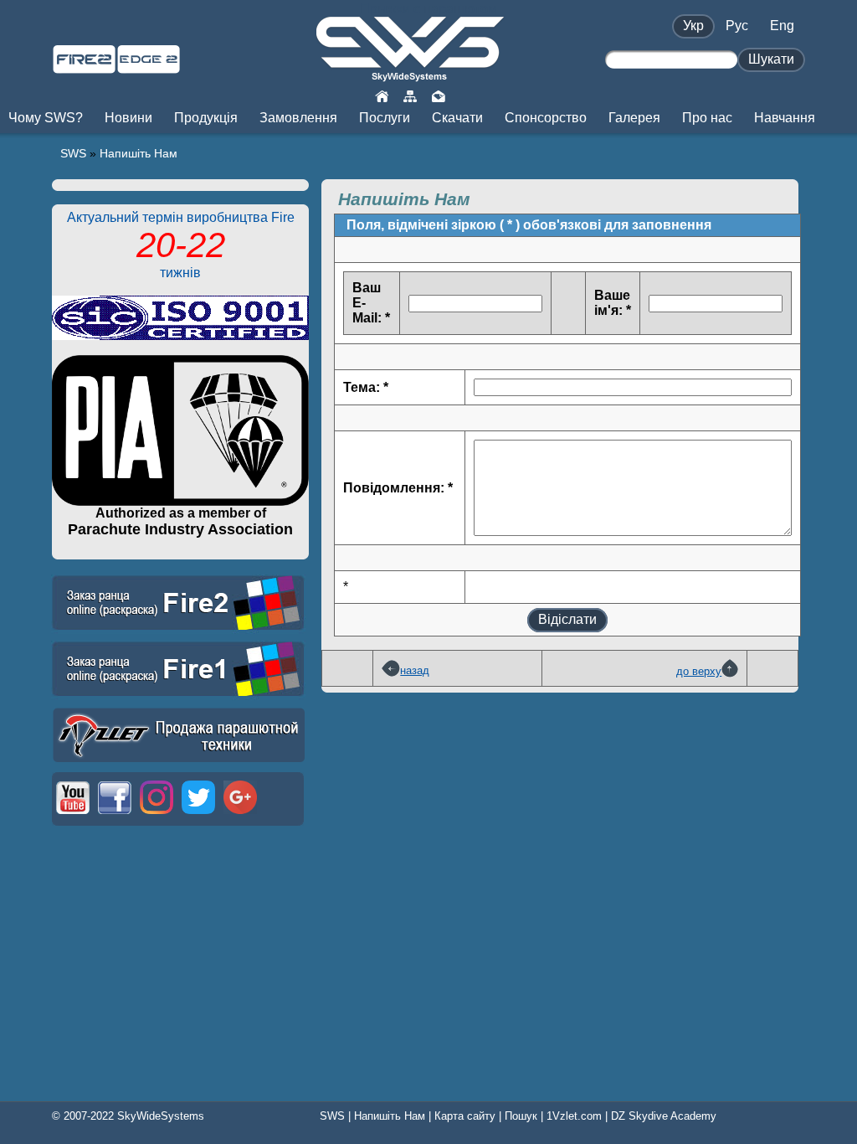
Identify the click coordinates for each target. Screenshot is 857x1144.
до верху (698, 671)
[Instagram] (156, 815)
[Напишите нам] (438, 95)
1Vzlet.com (574, 1116)
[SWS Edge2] (148, 66)
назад (414, 670)
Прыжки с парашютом (428, 9)
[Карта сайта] (410, 95)
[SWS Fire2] (84, 66)
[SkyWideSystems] (410, 75)
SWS (73, 153)
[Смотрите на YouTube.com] (73, 815)
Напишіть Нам (138, 153)
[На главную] (381, 95)
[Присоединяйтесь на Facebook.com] (115, 815)
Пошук (521, 1116)
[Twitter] (198, 815)
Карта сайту (464, 1116)
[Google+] (240, 815)
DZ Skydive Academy (663, 1116)
